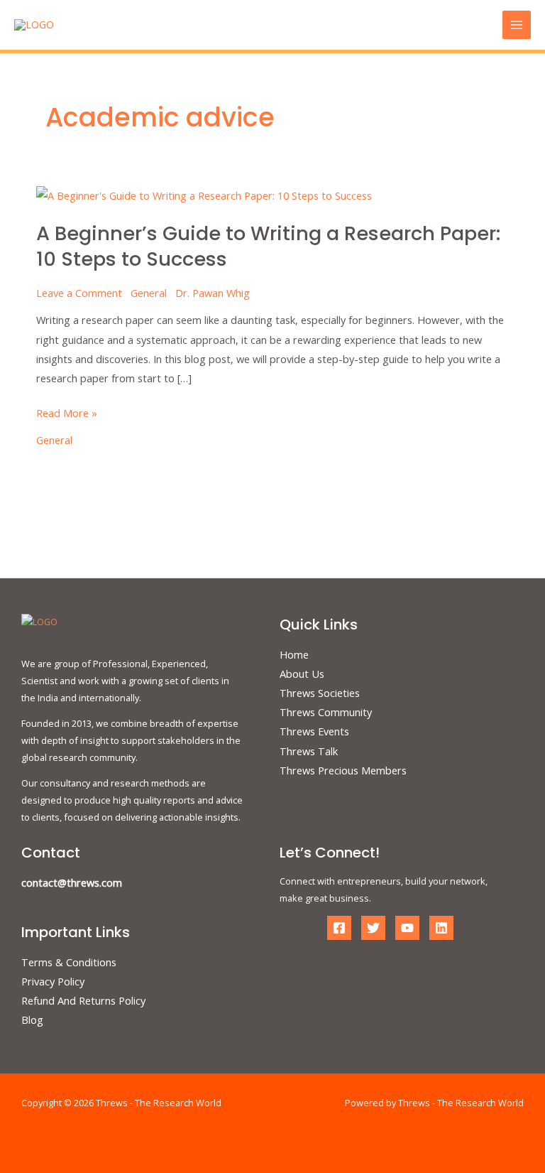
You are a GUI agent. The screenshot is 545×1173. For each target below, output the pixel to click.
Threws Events (314, 731)
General (149, 293)
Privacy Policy (52, 981)
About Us (302, 673)
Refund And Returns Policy (83, 1000)
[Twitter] (373, 928)
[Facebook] (339, 928)
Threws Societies (320, 693)
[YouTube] (407, 928)
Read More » (66, 412)
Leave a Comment (79, 293)
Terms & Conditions (68, 962)
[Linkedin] (441, 928)
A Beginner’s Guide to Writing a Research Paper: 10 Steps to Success (268, 246)
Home (294, 654)
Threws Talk (309, 751)
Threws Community (326, 712)
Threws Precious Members (343, 770)
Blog (32, 1019)
